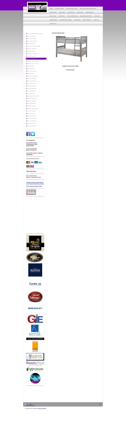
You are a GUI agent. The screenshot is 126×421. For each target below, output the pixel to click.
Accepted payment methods (32, 158)
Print (27, 404)
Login (100, 404)
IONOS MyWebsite (42, 408)
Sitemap (30, 404)
